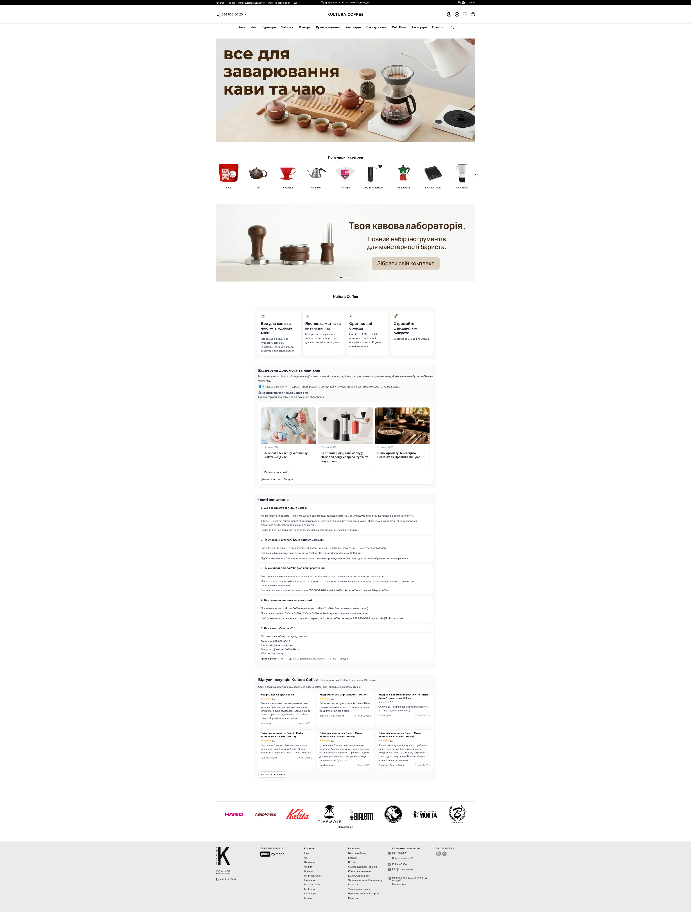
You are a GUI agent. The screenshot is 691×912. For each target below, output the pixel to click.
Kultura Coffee (399, 864)
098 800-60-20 (232, 14)
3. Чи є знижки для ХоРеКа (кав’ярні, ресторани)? (293, 567)
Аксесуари (419, 27)
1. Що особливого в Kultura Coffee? (284, 507)
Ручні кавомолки (328, 27)
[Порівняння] (457, 14)
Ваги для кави (376, 27)
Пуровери (268, 27)
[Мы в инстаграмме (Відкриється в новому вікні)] (459, 2)
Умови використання (359, 889)
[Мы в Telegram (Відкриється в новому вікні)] (463, 2)
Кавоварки (353, 27)
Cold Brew (399, 27)
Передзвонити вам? (402, 858)
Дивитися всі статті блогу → (277, 479)
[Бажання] (465, 14)
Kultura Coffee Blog (358, 875)
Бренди (437, 27)
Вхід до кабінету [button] (357, 853)
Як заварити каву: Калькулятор (365, 880)
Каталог (220, 3)
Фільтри (305, 27)
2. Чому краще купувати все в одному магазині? (292, 539)
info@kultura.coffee (402, 869)
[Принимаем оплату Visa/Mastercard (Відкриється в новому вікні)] (272, 854)
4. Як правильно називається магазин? (286, 600)
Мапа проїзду (399, 884)
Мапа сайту (354, 898)
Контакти (353, 884)
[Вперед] (475, 173)
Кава (241, 27)
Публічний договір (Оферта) (363, 893)
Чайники (287, 27)
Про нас (231, 3)
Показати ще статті (275, 472)
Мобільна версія (227, 879)
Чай (253, 27)
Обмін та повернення (279, 3)
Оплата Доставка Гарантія (251, 3)
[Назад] (216, 173)
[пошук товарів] (452, 27)
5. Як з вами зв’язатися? (277, 628)
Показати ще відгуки (273, 774)
